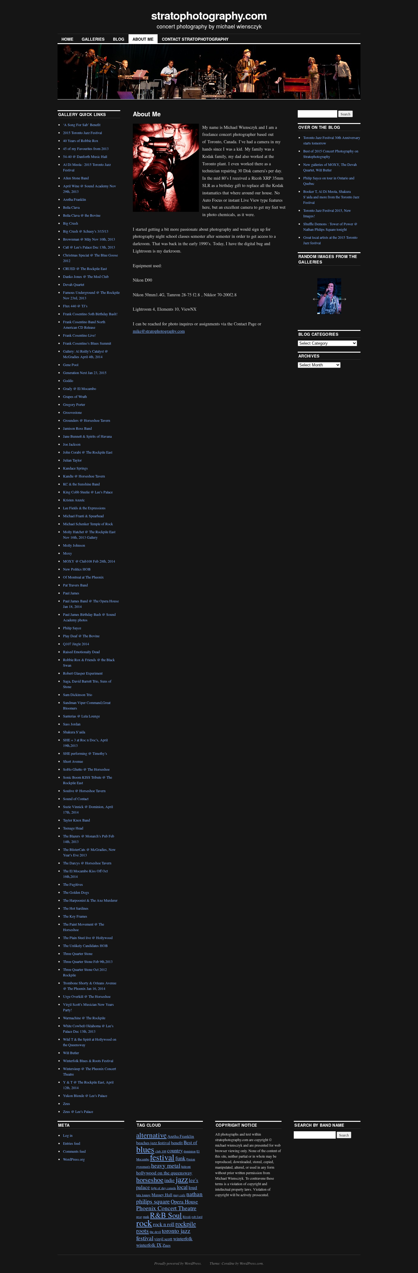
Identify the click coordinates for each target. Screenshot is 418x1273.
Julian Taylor (72, 460)
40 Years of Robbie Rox (80, 140)
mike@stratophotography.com (159, 331)
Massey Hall (161, 1194)
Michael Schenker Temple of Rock (88, 523)
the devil (155, 1232)
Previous (314, 296)
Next (341, 296)
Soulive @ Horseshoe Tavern (84, 790)
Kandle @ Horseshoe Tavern (84, 476)
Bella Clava (71, 207)
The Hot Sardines (75, 908)
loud (192, 1187)
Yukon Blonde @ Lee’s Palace (85, 1095)
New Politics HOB (77, 569)
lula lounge (143, 1195)
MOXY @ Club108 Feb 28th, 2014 (89, 561)
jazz (182, 1179)
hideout (186, 1166)
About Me (143, 39)
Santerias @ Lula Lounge (81, 715)
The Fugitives (73, 884)
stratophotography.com (209, 15)
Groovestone (72, 412)
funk (180, 1158)
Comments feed (74, 1151)
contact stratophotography (195, 39)
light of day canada (163, 1188)
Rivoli (187, 1217)
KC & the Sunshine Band (81, 483)
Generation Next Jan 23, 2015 (84, 372)
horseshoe (149, 1179)
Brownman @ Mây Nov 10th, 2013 (89, 239)
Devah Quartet (73, 284)
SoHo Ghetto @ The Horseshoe (86, 769)
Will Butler (71, 1052)
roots (142, 1230)
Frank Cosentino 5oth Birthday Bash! (90, 313)
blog (118, 39)
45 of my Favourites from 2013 (86, 148)
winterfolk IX (149, 1245)
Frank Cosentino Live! (79, 335)
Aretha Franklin (74, 199)
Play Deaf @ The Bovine (81, 635)
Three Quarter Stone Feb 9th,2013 (88, 961)
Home (67, 39)
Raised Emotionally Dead (81, 651)
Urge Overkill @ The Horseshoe (86, 996)
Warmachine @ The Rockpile (84, 1017)
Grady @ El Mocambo (79, 388)
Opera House (184, 1201)
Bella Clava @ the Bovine (81, 215)
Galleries (93, 39)
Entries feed (71, 1143)
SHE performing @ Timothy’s (85, 753)
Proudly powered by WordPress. (178, 1263)
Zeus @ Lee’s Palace (78, 1111)
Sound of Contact (75, 798)
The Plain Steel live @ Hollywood (88, 937)
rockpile (185, 1223)
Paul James (71, 592)
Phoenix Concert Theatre (166, 1208)
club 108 (160, 1151)
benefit (177, 1142)
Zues (166, 1245)
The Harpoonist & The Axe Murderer (90, 900)
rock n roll (163, 1224)
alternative (151, 1135)
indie (169, 1180)
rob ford (197, 1217)
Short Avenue (73, 761)
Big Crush (70, 223)
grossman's (143, 1166)
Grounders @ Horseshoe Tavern (86, 420)
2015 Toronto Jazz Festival (82, 132)
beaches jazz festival (153, 1142)
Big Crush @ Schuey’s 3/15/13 (85, 231)
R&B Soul (166, 1215)
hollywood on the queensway (164, 1173)
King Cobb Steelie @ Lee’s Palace (88, 491)
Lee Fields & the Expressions (84, 507)
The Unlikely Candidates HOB (85, 945)
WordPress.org (74, 1159)
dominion (190, 1151)
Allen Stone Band (76, 177)
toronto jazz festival (163, 1234)
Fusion (190, 1159)
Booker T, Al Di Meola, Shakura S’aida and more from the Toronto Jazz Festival (331, 197)
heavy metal (165, 1165)
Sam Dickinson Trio (77, 694)
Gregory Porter (74, 404)
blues (145, 1149)
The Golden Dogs (76, 892)
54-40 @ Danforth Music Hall (85, 156)
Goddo (68, 380)
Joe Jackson (71, 444)
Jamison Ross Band (77, 428)
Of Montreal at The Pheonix (83, 577)
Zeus (66, 1103)
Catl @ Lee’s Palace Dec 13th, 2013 (89, 247)
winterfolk (182, 1238)
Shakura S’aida (74, 731)
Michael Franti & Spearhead (83, 515)
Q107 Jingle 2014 (76, 643)
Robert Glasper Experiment (83, 673)
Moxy (67, 553)
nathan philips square (169, 1197)
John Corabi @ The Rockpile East (87, 452)
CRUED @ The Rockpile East (85, 268)
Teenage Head (73, 828)
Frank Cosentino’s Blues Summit (87, 343)
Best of (190, 1142)
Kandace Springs (75, 468)
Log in (68, 1135)
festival (162, 1157)
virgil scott (163, 1238)
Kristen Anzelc (74, 499)
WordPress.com (251, 1263)
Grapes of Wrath (75, 396)
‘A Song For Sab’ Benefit (81, 124)
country (175, 1150)
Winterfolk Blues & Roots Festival (88, 1060)
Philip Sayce (72, 627)
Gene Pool (70, 364)
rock (144, 1223)
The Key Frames (75, 916)
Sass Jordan (71, 723)
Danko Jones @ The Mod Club (86, 276)
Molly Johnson (74, 545)
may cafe (179, 1195)
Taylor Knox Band (76, 820)
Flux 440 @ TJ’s (75, 305)
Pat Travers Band (75, 584)
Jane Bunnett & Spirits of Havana (87, 436)
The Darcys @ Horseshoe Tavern (87, 862)
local (182, 1187)
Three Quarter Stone (77, 953)
